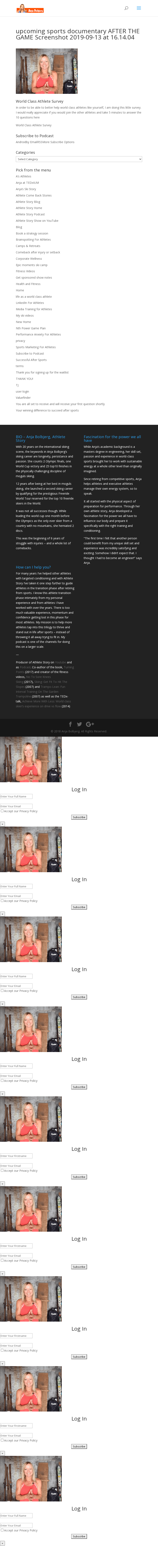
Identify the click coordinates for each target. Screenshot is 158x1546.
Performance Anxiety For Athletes (38, 334)
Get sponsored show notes (34, 277)
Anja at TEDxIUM (27, 183)
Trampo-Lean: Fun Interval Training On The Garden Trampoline (40, 691)
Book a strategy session (32, 233)
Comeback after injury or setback (38, 252)
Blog (19, 227)
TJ (17, 385)
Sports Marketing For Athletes (36, 347)
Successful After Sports (31, 360)
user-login (22, 391)
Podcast (25, 667)
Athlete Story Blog (28, 202)
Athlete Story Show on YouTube (37, 221)
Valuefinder (23, 398)
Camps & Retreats (28, 246)
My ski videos (25, 315)
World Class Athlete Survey (33, 125)
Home (20, 290)
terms (20, 366)
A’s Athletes (23, 176)
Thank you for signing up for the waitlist (42, 372)
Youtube (60, 662)
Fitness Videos (25, 271)
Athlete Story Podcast (30, 214)
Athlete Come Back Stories (34, 195)
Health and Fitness (28, 284)
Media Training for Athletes (34, 309)
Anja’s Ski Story (26, 189)
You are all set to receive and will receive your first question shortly (60, 404)
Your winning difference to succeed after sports (47, 410)
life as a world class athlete (34, 297)
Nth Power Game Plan (31, 328)
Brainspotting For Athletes (33, 239)
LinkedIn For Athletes (30, 303)
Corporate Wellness (29, 259)
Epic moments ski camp (32, 265)
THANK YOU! (24, 379)
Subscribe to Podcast (30, 353)
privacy (20, 341)
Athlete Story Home (29, 208)
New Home (23, 322)
